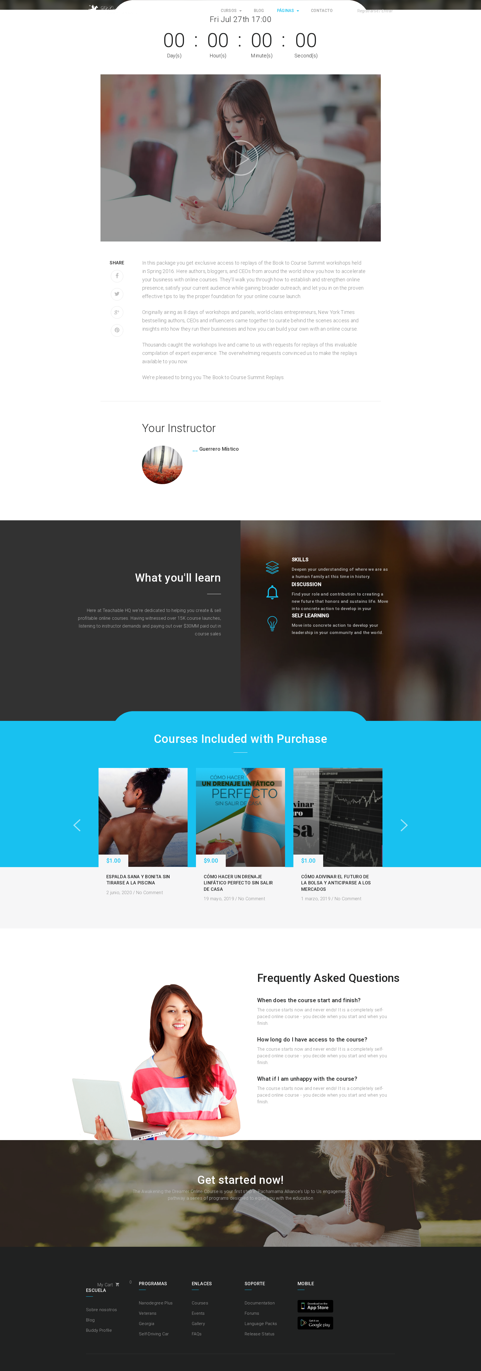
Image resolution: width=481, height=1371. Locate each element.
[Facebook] (117, 276)
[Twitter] (117, 294)
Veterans (147, 1313)
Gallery (198, 1323)
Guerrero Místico (219, 449)
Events (198, 1313)
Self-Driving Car (154, 1333)
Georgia (146, 1323)
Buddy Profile (99, 1330)
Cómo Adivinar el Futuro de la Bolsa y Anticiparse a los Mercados (336, 883)
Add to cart (143, 817)
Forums (252, 1313)
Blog (259, 10)
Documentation (260, 1303)
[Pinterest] (117, 330)
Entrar (387, 11)
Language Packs (261, 1323)
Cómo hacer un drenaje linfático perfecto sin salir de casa (238, 883)
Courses (200, 1303)
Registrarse (367, 11)
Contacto (322, 10)
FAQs (197, 1333)
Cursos (229, 10)
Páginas (285, 10)
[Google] (117, 312)
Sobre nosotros (101, 1309)
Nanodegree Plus (156, 1303)
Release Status (259, 1333)
